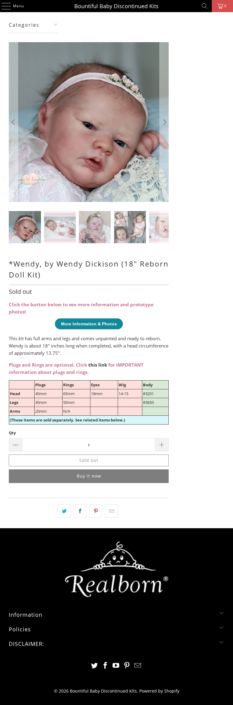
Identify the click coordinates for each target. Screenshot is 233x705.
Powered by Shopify (159, 691)
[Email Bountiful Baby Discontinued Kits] (138, 665)
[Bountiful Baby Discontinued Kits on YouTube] (116, 665)
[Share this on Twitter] (64, 511)
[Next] (164, 122)
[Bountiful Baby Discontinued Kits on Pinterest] (127, 665)
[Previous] (13, 122)
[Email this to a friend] (111, 511)
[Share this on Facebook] (79, 511)
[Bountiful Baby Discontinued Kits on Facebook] (105, 665)
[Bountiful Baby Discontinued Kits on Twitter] (94, 665)
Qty (12, 432)
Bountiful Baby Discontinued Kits (116, 6)
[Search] (204, 6)
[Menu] (3, 6)
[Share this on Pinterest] (95, 511)
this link (97, 365)
